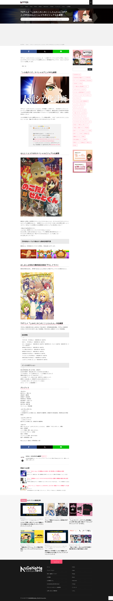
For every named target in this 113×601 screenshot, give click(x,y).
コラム (63, 6)
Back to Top (56, 562)
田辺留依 (57, 19)
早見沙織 (86, 127)
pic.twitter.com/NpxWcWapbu (47, 141)
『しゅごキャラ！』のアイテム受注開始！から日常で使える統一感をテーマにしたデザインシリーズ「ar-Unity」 (80, 521)
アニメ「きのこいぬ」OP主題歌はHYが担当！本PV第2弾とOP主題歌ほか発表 (45, 471)
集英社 (85, 139)
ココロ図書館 (31, 520)
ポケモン (86, 118)
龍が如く (75, 145)
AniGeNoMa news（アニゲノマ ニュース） (37, 598)
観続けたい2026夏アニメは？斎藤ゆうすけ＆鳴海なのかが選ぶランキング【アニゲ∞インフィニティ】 (56, 552)
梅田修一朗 (86, 133)
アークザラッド (87, 95)
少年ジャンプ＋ (85, 124)
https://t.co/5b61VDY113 (40, 139)
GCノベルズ (75, 80)
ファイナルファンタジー (78, 118)
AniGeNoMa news (76, 74)
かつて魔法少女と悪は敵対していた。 (80, 86)
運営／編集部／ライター (52, 573)
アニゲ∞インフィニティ (78, 95)
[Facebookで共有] (29, 51)
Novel (35, 6)
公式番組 (68, 6)
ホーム (22, 6)
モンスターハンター (87, 121)
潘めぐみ (53, 19)
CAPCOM (88, 77)
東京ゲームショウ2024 (86, 130)
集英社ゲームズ (76, 142)
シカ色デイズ (41, 19)
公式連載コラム (50, 580)
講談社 (83, 136)
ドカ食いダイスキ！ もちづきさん (79, 112)
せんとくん (46, 19)
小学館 (79, 124)
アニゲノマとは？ (50, 570)
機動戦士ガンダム (76, 136)
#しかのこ (37, 141)
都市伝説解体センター (77, 139)
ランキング (57, 6)
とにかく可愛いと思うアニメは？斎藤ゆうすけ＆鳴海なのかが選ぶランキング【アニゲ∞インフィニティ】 (32, 524)
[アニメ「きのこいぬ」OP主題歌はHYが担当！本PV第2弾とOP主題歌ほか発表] (23, 473)
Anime (26, 6)
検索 (90, 69)
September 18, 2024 (55, 144)
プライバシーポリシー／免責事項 (54, 587)
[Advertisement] (56, 34)
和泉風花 (49, 19)
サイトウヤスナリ (76, 98)
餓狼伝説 (83, 142)
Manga (40, 6)
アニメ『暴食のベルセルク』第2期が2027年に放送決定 (56, 521)
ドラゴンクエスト (76, 115)
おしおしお (24, 19)
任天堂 (74, 124)
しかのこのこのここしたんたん (32, 19)
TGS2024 (75, 83)
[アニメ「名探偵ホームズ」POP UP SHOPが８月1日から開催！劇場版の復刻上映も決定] (23, 481)
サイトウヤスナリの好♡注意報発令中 (80, 101)
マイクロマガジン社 (77, 121)
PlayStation (89, 80)
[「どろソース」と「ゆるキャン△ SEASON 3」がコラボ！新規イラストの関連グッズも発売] (23, 488)
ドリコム (84, 115)
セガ (85, 109)
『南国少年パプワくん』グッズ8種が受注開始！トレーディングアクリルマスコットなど (32, 548)
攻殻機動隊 (51, 548)
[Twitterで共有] (45, 51)
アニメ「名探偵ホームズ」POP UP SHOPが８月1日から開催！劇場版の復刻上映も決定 (47, 478)
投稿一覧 (43, 456)
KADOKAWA (82, 80)
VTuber (51, 6)
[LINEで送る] (61, 51)
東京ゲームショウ (76, 130)
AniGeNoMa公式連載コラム (78, 77)
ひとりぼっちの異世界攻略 (78, 92)
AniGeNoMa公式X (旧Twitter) (53, 584)
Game (31, 6)
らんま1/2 (88, 92)
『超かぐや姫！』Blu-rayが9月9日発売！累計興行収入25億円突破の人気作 (80, 548)
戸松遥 (74, 127)
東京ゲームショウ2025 (77, 133)
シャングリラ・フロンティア (78, 104)
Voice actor (46, 6)
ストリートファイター (77, 109)
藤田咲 (61, 19)
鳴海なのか (89, 142)
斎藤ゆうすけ (80, 127)
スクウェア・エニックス (78, 107)
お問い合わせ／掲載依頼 (52, 590)
